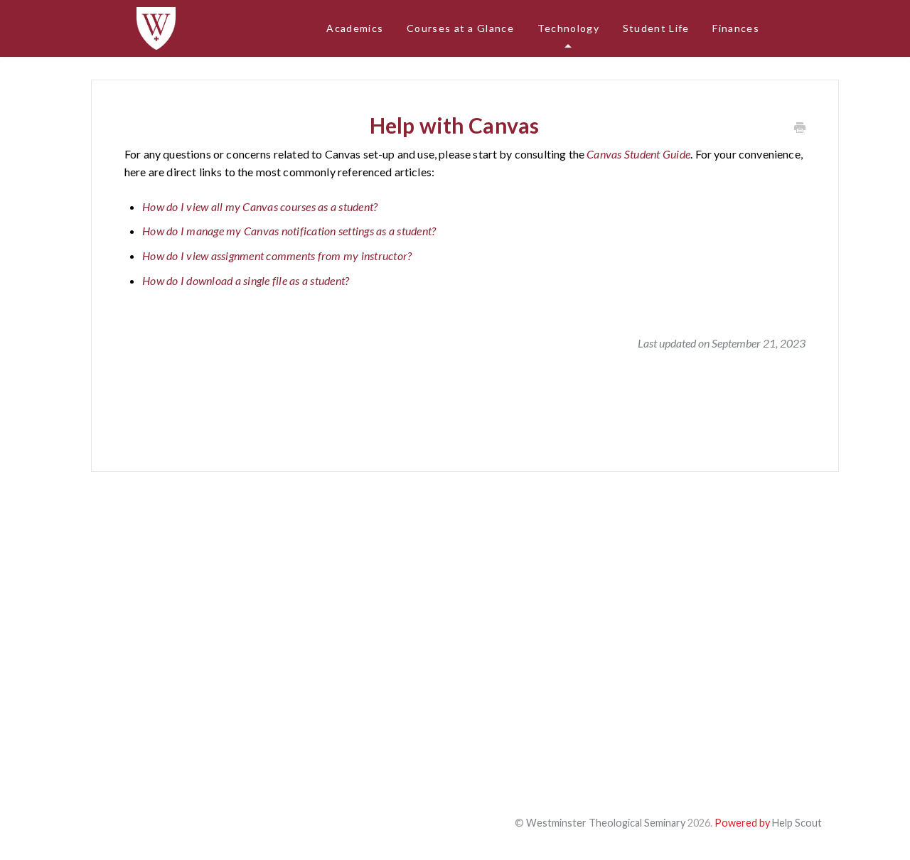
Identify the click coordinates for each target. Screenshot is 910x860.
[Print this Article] (799, 128)
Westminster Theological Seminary (605, 823)
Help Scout (797, 823)
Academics (354, 28)
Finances (735, 28)
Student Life (656, 28)
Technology (568, 28)
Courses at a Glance (460, 28)
